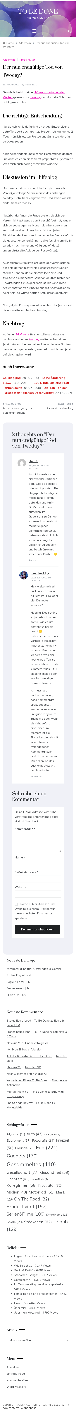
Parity (65, 1405)
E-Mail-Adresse (26, 872)
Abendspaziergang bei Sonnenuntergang (17, 410)
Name (20, 857)
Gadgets (22, 1156)
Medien (17, 1192)
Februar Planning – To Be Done (27, 1091)
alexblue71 (31, 84)
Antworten (34, 560)
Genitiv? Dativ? (24, 1270)
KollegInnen (22, 1185)
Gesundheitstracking (60, 408)
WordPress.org (16, 1386)
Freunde (24, 1148)
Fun (47, 1147)
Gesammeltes (31, 1164)
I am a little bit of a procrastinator (35, 1293)
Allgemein (9, 59)
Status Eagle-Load (19, 975)
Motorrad (42, 1192)
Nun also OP (33, 1067)
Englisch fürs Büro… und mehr (32, 1256)
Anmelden (13, 1367)
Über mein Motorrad (27, 1312)
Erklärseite (22, 334)
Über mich (20, 1308)
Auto (35, 1133)
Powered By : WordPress (19, 1408)
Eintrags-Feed (16, 1373)
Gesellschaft (23, 1172)
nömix (10, 1049)
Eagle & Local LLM (18, 982)
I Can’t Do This (16, 995)
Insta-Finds (39, 1179)
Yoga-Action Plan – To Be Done (27, 1080)
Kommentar (24, 829)
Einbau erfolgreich (36, 1043)
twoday (35, 97)
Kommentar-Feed (18, 1380)
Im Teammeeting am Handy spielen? (37, 1284)
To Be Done (38, 12)
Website (20, 887)
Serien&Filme (26, 1214)
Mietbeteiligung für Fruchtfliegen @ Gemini (34, 969)
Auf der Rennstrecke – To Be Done (29, 1056)
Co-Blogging (12, 378)
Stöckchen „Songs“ (26, 1275)
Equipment (19, 1140)
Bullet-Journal (52, 1134)
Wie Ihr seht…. (23, 1265)
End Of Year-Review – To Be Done (29, 1103)
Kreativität (50, 1185)
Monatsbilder (15, 1107)
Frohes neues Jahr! (18, 988)
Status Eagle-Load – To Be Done (28, 1020)
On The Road (31, 1199)
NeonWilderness (17, 1073)
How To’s (20, 1303)
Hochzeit (18, 1179)
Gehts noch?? (22, 1280)
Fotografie (43, 1140)
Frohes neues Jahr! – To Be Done (28, 1032)
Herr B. (33, 461)
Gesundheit (54, 1172)
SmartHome (57, 1214)
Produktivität (27, 59)
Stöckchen (38, 1221)
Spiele (15, 1222)
